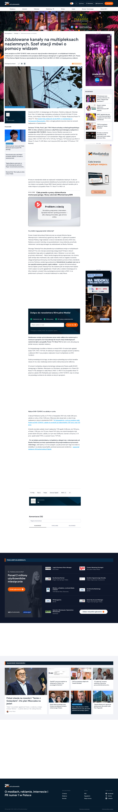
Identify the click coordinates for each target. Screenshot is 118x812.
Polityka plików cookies (107, 809)
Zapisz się (70, 325)
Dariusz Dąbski (54, 492)
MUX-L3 (63, 492)
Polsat (45, 492)
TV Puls (32, 492)
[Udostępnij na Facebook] (22, 63)
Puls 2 (39, 492)
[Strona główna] (12, 3)
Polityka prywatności (84, 809)
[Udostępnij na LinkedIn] (24, 63)
